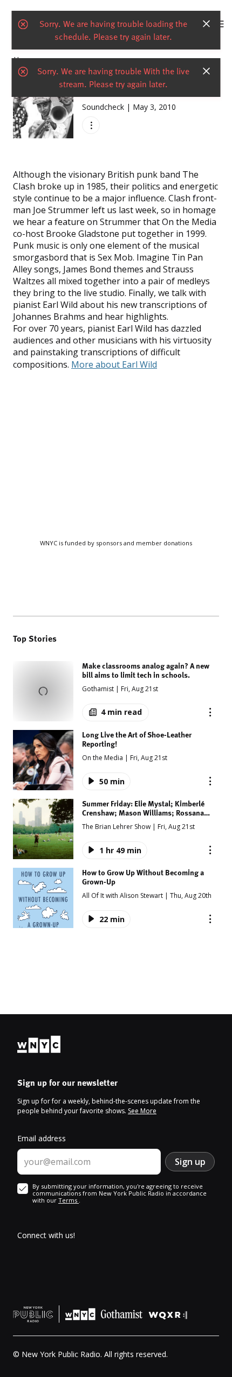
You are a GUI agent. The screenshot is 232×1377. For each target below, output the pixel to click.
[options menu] (91, 125)
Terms (68, 1200)
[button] (116, 691)
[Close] (206, 23)
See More (142, 1110)
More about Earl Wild (114, 364)
